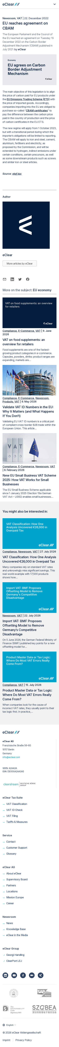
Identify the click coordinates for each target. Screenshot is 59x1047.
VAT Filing (10, 815)
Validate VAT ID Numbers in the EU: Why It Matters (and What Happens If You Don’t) (28, 411)
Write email (4, 279)
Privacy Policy (23, 1040)
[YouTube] (14, 975)
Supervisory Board (15, 879)
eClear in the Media (15, 935)
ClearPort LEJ (12, 961)
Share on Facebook (28, 279)
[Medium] (32, 975)
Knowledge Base (14, 929)
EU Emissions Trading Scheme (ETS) (28, 99)
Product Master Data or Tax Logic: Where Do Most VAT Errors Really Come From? (27, 695)
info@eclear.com (11, 757)
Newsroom (9, 18)
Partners (9, 885)
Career (8, 903)
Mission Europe (13, 897)
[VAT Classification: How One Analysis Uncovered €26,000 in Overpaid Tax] (29, 548)
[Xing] (40, 975)
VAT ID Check (12, 809)
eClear (22, 49)
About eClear (12, 873)
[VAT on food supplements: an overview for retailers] (29, 327)
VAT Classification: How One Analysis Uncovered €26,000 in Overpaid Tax (29, 559)
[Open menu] (54, 4)
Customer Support (15, 847)
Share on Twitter (20, 279)
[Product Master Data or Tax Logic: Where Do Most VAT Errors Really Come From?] (29, 681)
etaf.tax (17, 173)
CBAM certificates (37, 110)
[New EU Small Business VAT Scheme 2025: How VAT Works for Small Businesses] (29, 462)
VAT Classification (15, 803)
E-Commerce (26, 330)
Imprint (6, 1040)
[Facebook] (23, 975)
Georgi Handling (13, 955)
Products (8, 401)
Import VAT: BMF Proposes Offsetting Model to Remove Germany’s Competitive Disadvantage (23, 627)
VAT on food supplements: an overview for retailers (24, 342)
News (8, 923)
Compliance (10, 330)
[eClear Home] (11, 4)
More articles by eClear (20, 263)
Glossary (9, 853)
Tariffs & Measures (15, 821)
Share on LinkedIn (12, 279)
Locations (10, 891)
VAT (19, 18)
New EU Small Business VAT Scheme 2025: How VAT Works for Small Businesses (29, 480)
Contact (9, 841)
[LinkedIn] (5, 975)
